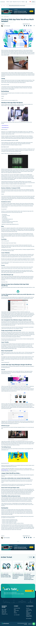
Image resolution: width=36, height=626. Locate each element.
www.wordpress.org (5, 125)
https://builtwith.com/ (4, 469)
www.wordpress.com (5, 127)
